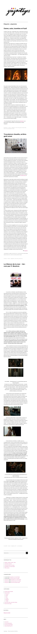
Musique (7, 599)
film (18, 127)
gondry (20, 258)
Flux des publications (8, 623)
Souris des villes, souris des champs (11, 602)
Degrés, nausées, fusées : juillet (10, 562)
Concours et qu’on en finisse (9, 565)
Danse (7, 595)
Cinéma (9, 127)
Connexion (6, 621)
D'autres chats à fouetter (9, 591)
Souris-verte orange (8, 603)
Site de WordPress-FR (8, 625)
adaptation (13, 127)
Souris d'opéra (7, 592)
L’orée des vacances (8, 563)
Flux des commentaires (9, 624)
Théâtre (7, 600)
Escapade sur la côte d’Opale (10, 566)
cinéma (16, 127)
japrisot (20, 127)
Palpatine (26, 250)
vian (21, 258)
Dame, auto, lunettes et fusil (15, 28)
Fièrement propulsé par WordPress (13, 631)
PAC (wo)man (7, 567)
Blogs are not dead (7, 612)
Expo (6, 596)
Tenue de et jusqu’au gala (15, 582)
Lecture (7, 598)
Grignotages (5, 631)
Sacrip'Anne (7, 579)
